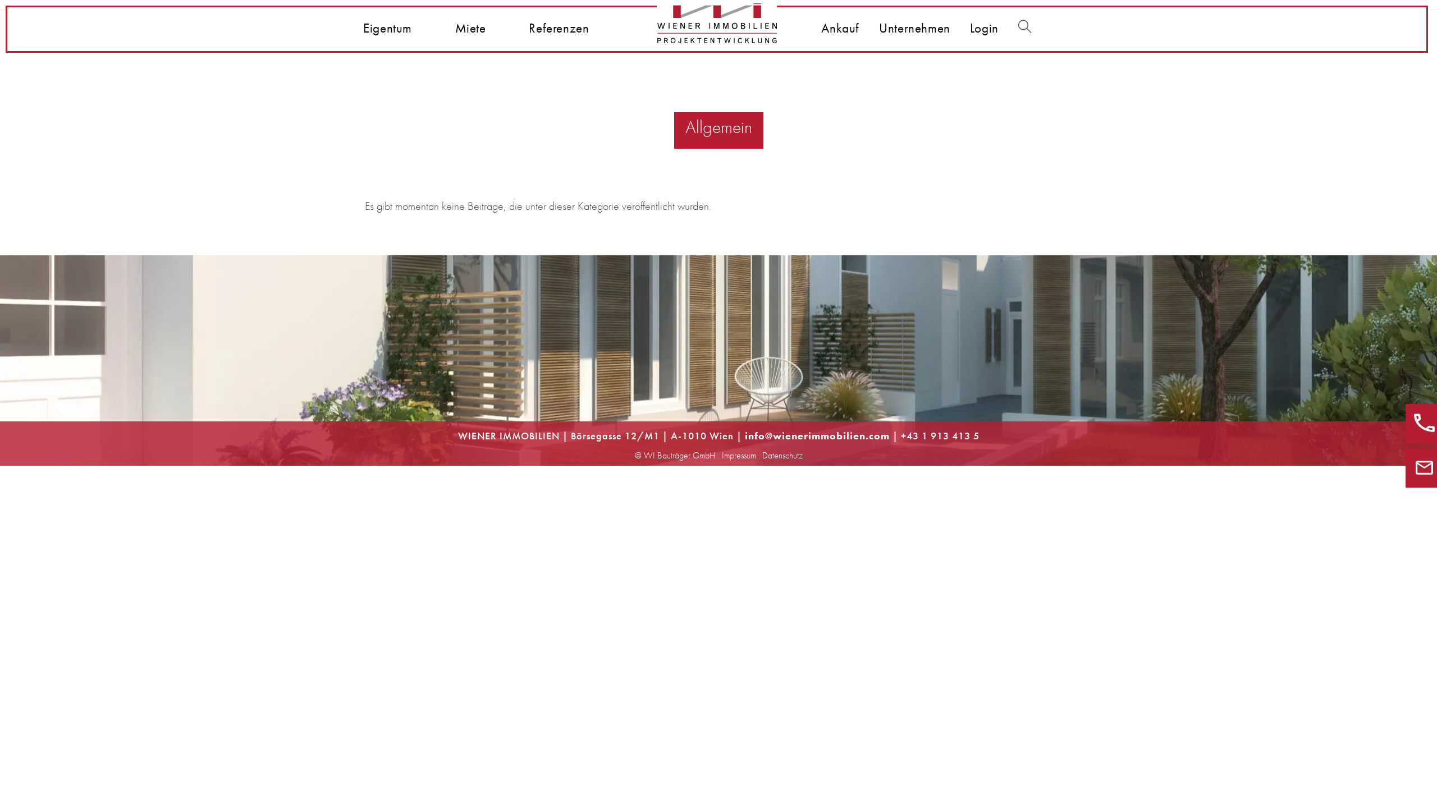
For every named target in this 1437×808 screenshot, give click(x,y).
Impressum (739, 455)
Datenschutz (782, 455)
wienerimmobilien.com (831, 435)
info (755, 435)
